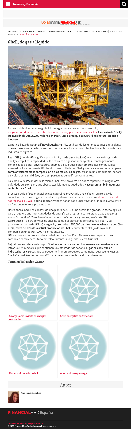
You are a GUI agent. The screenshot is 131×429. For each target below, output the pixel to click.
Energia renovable (35, 31)
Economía (13, 31)
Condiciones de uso (17, 423)
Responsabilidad (35, 423)
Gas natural (52, 31)
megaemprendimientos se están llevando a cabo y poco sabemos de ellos (52, 132)
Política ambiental (97, 31)
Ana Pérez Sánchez (29, 34)
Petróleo (82, 31)
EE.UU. (22, 31)
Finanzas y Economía (25, 4)
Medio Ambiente (68, 31)
